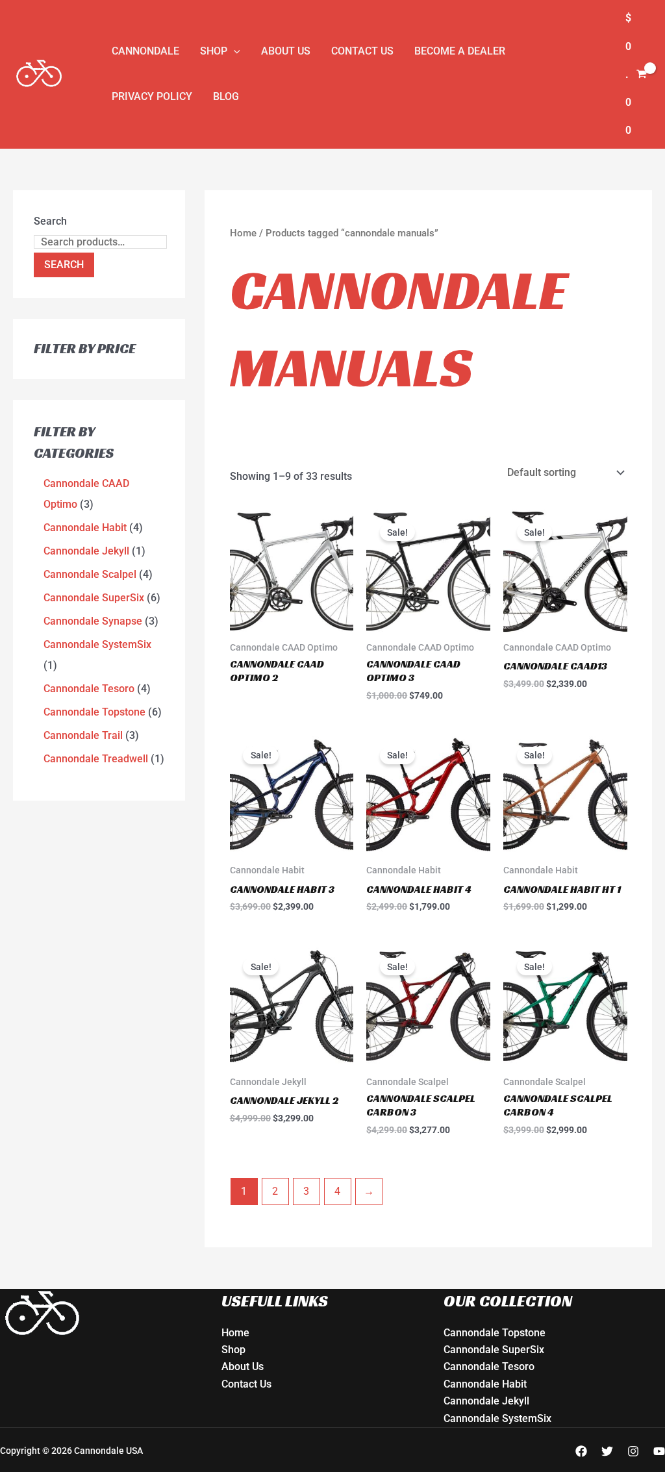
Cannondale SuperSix (494, 1349)
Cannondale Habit (485, 1384)
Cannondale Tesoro (489, 1366)
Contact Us (362, 51)
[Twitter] (607, 1451)
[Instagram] (633, 1451)
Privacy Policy (152, 96)
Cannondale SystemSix (497, 1418)
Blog (226, 96)
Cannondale (145, 51)
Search (50, 221)
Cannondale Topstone (495, 1333)
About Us (285, 51)
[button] (233, 51)
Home (243, 233)
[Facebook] (581, 1451)
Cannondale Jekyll (486, 1401)
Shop (213, 51)
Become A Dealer (459, 51)
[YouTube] (659, 1451)
